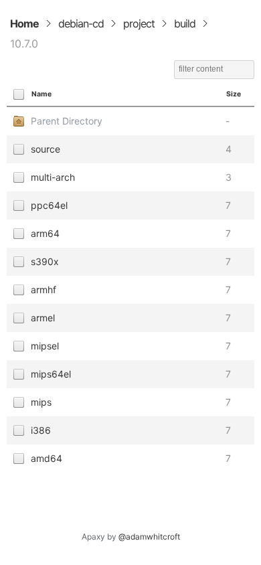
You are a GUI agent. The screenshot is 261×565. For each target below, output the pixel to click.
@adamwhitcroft (149, 537)
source (45, 149)
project (139, 23)
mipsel (45, 345)
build (184, 23)
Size (233, 94)
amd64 (46, 458)
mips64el (51, 374)
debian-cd (81, 23)
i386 (41, 430)
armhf (43, 289)
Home (24, 23)
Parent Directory (66, 121)
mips (41, 402)
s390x (45, 261)
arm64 (45, 233)
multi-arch (53, 177)
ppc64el (49, 205)
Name (41, 94)
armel (43, 317)
